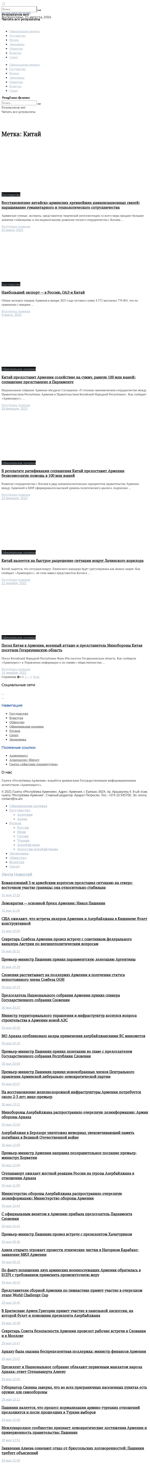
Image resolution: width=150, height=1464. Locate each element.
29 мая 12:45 (11, 1460)
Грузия (23, 836)
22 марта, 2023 (12, 230)
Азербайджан (28, 845)
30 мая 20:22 (11, 1007)
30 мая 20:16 (11, 1043)
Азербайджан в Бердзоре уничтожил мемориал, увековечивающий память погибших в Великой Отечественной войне (68, 1135)
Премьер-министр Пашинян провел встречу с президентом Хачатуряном (67, 1234)
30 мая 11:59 (11, 1185)
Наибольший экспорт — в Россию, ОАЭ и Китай (43, 292)
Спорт (13, 57)
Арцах (22, 819)
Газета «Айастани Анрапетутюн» (33, 764)
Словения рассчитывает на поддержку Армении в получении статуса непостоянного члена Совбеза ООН (63, 977)
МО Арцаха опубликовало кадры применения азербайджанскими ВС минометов (73, 1035)
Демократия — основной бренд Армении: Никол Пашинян (53, 903)
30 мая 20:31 (11, 951)
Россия (23, 827)
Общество (16, 48)
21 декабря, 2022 (14, 583)
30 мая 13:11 (11, 1104)
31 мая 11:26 (11, 910)
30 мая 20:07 (11, 1084)
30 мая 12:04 (11, 1124)
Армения (25, 814)
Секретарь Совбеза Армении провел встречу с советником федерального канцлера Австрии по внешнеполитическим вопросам (67, 941)
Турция (23, 840)
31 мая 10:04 (11, 931)
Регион (14, 40)
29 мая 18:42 (11, 1282)
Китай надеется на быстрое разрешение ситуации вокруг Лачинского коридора (73, 560)
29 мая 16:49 (11, 1323)
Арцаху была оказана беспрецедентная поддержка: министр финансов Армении (74, 1351)
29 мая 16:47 (11, 1343)
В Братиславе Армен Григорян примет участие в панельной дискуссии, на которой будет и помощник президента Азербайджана (67, 1313)
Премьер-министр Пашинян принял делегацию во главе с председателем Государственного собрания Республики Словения (67, 1053)
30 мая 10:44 (11, 1206)
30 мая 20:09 (11, 1063)
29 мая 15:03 (11, 1379)
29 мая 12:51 (11, 1440)
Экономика (16, 44)
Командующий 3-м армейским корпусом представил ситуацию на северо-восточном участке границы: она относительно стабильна (67, 885)
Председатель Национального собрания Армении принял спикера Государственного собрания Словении (61, 997)
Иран (21, 832)
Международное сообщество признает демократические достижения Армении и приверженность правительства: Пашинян (74, 1430)
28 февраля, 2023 (15, 408)
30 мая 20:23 (11, 987)
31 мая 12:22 (11, 895)
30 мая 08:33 (11, 1262)
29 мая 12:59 (11, 1420)
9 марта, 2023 (11, 314)
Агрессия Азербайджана (37, 849)
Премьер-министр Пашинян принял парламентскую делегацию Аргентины (69, 959)
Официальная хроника (24, 31)
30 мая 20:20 (11, 1028)
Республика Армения (16, 226)
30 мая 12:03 (11, 1145)
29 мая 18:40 (11, 1302)
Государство (17, 35)
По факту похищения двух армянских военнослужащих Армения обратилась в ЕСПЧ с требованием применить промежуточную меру (71, 1272)
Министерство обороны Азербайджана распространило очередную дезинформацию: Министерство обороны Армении (62, 1196)
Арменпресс (18, 755)
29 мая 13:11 (11, 1399)
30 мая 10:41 (11, 1226)
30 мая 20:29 (11, 967)
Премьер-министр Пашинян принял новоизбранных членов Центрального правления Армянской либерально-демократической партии (68, 1074)
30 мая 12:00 (11, 1165)
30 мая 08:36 (11, 1242)
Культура (15, 53)
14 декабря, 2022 (14, 672)
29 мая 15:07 (11, 1359)
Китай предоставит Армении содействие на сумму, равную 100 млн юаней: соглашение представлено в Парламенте (69, 379)
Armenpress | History (24, 760)
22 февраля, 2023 (15, 498)
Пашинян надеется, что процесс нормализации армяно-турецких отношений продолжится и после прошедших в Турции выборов (71, 1410)
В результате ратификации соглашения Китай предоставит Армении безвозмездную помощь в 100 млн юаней (63, 473)
